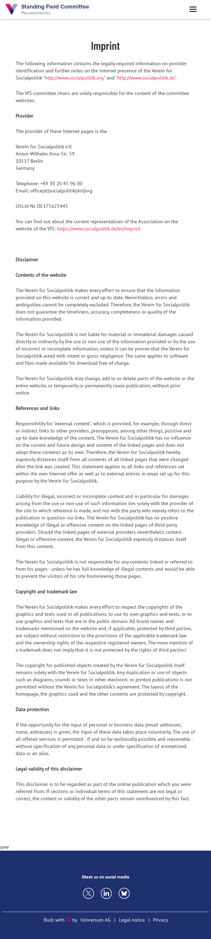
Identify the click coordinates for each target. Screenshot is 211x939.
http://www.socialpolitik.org (74, 78)
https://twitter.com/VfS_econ (88, 893)
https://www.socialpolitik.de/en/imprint (98, 228)
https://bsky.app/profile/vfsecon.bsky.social (106, 893)
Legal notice (132, 920)
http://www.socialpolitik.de (145, 78)
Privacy (160, 920)
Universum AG (95, 920)
